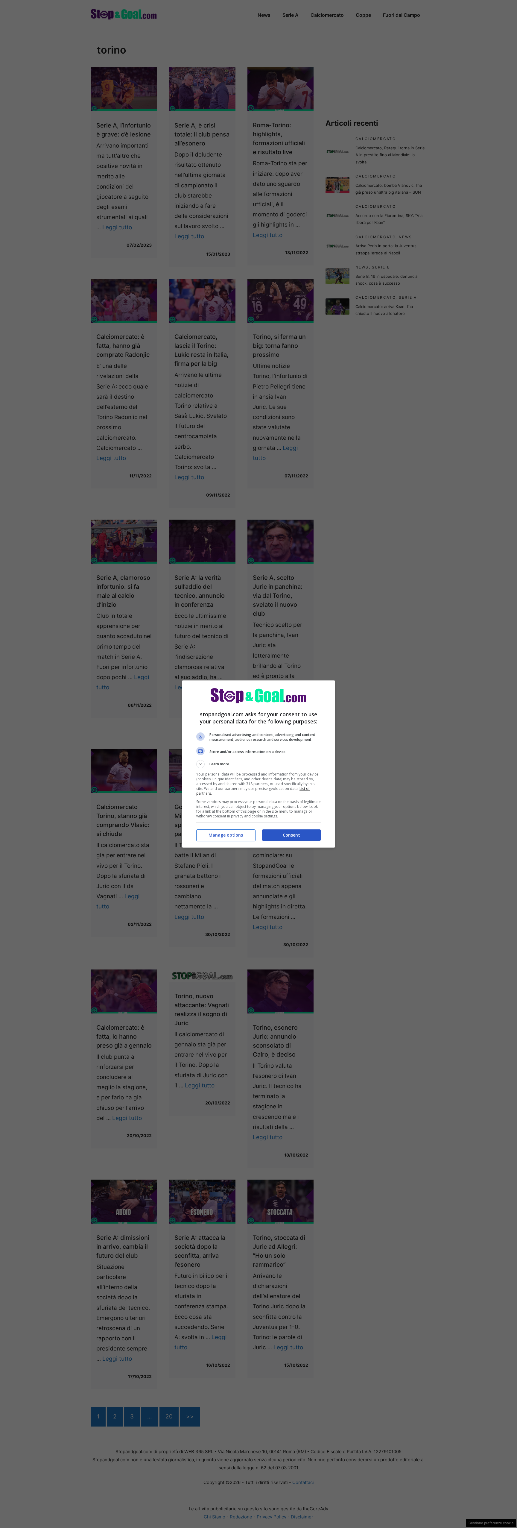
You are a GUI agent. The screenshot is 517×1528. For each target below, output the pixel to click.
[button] (258, 764)
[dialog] (258, 764)
